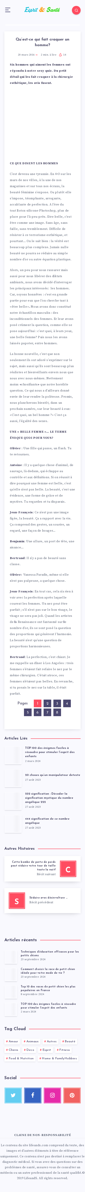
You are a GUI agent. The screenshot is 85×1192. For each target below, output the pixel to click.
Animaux (32, 1041)
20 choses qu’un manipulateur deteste (52, 775)
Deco (30, 1050)
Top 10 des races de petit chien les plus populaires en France (48, 988)
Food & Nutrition (21, 1058)
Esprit (46, 1050)
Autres (52, 1041)
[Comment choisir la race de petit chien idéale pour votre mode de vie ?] (10, 974)
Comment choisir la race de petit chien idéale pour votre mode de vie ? (48, 971)
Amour (13, 1041)
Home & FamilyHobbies (59, 1058)
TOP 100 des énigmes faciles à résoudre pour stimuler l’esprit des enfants (50, 752)
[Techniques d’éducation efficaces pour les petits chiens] (10, 957)
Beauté (70, 1041)
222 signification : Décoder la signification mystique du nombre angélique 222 (49, 798)
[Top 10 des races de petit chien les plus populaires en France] (10, 992)
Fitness (64, 1050)
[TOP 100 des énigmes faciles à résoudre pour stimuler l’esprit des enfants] (10, 1009)
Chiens (13, 1050)
